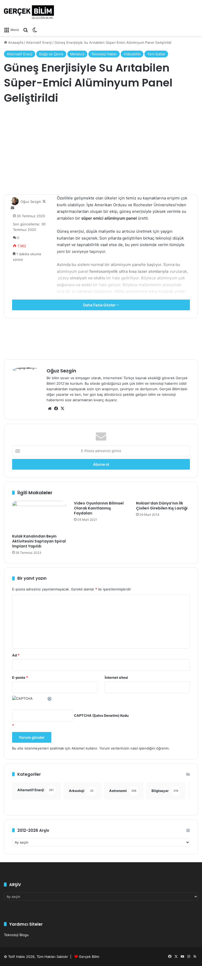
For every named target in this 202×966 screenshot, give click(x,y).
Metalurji (77, 54)
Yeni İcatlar (156, 54)
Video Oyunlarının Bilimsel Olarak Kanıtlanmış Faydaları (99, 508)
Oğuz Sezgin (31, 201)
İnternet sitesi (116, 677)
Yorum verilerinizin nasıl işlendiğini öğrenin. (134, 748)
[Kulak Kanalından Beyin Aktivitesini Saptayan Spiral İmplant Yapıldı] (39, 516)
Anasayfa (15, 42)
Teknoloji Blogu (16, 935)
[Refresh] (50, 698)
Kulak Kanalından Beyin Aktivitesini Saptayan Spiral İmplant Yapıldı (39, 541)
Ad (15, 655)
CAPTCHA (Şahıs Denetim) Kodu (101, 715)
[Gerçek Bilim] (29, 12)
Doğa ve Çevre (51, 54)
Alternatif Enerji (39, 42)
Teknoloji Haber (104, 54)
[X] (62, 408)
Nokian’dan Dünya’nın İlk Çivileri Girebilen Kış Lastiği (162, 506)
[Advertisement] (101, 150)
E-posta (20, 677)
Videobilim (132, 54)
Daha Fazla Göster (100, 305)
